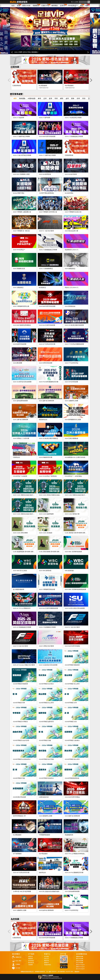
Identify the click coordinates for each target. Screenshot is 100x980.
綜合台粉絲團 (79, 962)
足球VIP (63, 5)
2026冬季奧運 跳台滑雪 (72, 759)
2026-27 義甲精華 (44, 117)
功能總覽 (30, 964)
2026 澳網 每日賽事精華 (72, 816)
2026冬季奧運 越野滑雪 (46, 721)
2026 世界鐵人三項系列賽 (21, 438)
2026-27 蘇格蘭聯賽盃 (46, 268)
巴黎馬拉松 (16, 457)
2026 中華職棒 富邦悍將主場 (48, 212)
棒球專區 (54, 5)
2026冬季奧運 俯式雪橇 (46, 759)
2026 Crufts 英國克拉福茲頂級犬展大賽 (25, 495)
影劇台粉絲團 (79, 960)
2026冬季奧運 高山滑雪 (46, 702)
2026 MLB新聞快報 (45, 174)
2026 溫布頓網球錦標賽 (20, 401)
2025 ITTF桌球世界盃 (71, 910)
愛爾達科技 (18, 957)
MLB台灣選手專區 (18, 193)
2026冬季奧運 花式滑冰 (46, 684)
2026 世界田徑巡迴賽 (45, 363)
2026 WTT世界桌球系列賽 (47, 344)
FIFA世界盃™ (73, 5)
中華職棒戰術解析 (44, 835)
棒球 (39, 98)
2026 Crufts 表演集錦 (45, 533)
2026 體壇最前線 (70, 306)
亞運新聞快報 (16, 85)
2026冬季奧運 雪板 (19, 778)
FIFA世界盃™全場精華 (20, 476)
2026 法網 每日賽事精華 (20, 419)
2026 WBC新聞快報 (45, 570)
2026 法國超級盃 (18, 287)
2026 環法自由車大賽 (71, 231)
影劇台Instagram (80, 966)
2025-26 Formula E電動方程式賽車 (24, 665)
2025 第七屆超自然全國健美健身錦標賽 (51, 891)
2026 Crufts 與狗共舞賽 (20, 533)
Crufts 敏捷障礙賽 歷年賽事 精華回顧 (24, 551)
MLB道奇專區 (69, 193)
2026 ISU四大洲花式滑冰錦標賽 (75, 608)
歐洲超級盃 (42, 287)
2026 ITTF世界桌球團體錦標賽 (74, 344)
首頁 (13, 5)
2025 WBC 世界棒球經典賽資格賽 (75, 589)
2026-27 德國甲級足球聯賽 (21, 136)
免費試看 (30, 956)
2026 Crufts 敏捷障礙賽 (46, 514)
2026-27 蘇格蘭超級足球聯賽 (48, 249)
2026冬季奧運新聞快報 (72, 778)
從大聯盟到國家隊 (18, 589)
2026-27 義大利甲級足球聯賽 (22, 155)
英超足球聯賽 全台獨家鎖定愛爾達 (25, 52)
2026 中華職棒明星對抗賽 (21, 306)
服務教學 (46, 962)
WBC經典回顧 (69, 570)
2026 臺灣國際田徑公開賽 (73, 419)
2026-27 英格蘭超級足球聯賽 (74, 136)
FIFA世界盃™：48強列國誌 (73, 476)
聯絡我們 (77, 971)
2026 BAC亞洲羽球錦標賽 (47, 325)
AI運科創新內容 (44, 797)
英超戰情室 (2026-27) (71, 249)
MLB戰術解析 (43, 85)
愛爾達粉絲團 (79, 956)
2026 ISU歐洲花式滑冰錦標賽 (48, 665)
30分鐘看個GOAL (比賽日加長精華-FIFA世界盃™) (80, 457)
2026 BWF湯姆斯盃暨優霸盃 (22, 325)
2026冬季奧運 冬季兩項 (20, 721)
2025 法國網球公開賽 (19, 910)
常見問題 (46, 956)
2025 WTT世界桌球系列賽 (21, 872)
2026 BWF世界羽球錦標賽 (47, 136)
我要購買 (36, 5)
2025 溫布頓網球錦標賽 (72, 891)
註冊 (76, 2)
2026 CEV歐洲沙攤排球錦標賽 (74, 325)
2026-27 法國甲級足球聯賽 (47, 155)
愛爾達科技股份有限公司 (27, 971)
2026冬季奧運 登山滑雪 (72, 684)
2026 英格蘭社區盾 (19, 268)
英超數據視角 (69, 835)
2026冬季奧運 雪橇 (45, 740)
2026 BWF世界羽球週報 (72, 646)
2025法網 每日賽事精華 (46, 910)
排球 (78, 98)
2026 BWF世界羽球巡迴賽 (47, 306)
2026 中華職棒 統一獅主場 (21, 231)
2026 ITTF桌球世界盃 (71, 363)
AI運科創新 (31, 98)
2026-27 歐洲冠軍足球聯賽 (73, 117)
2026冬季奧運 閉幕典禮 (20, 684)
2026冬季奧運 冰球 (71, 702)
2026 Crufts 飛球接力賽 (72, 514)
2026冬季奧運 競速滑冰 (46, 778)
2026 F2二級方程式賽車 (72, 627)
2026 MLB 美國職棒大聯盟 (21, 174)
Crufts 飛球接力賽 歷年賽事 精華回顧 (76, 533)
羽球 (56, 98)
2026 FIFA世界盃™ (19, 249)
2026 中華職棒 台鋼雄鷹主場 (22, 212)
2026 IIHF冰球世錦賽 (71, 382)
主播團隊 (17, 964)
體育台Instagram (80, 964)
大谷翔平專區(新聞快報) (46, 193)
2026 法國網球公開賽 (71, 401)
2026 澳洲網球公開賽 (45, 816)
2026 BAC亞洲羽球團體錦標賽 (48, 608)
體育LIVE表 (26, 5)
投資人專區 (18, 960)
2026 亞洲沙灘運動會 (71, 438)
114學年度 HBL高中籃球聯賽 (22, 891)
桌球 (67, 98)
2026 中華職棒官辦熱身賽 (47, 589)
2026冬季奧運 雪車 (19, 702)
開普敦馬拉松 (43, 419)
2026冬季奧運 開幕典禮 (72, 665)
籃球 (50, 98)
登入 (72, 2)
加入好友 (17, 968)
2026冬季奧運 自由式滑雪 (21, 740)
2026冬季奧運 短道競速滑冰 (22, 759)
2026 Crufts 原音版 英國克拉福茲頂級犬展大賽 (53, 495)
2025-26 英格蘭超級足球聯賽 (22, 627)
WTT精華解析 (17, 853)
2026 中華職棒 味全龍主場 (73, 212)
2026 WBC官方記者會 (20, 570)
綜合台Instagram (80, 968)
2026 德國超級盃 (70, 268)
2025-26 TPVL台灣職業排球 (21, 608)
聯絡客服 (46, 960)
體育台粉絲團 (79, 958)
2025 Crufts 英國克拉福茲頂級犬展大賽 (77, 495)
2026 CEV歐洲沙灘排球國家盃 (48, 438)
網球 (61, 98)
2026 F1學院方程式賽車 (46, 646)
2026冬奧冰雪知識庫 (19, 797)
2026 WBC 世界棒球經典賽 (73, 551)
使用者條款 (31, 960)
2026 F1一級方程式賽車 (46, 231)
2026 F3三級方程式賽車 (20, 646)
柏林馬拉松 (42, 872)
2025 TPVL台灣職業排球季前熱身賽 (76, 853)
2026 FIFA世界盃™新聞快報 (48, 476)
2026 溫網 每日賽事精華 (46, 401)
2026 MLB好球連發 (71, 174)
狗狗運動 (22, 98)
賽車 (72, 98)
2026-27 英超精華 (18, 117)
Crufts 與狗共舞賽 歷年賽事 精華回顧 (50, 551)
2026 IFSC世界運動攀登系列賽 (48, 382)
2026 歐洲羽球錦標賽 (19, 344)
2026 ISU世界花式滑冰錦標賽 (22, 382)
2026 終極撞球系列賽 (45, 457)
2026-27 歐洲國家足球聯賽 (47, 627)
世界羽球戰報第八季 (19, 816)
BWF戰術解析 (69, 85)
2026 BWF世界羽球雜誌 (72, 797)
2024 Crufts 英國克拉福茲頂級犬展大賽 (25, 514)
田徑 (83, 98)
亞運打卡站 (45, 5)
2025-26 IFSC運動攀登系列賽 (74, 872)
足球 (45, 98)
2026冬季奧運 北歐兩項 (72, 740)
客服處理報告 (47, 964)
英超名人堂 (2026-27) (71, 287)
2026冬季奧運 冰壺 (71, 721)
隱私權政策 (31, 962)
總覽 (15, 98)
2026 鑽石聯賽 (17, 363)
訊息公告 (46, 958)
